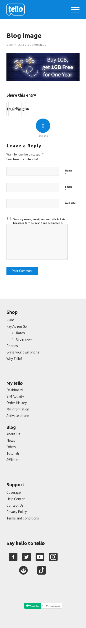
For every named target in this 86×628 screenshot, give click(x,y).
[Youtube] (40, 557)
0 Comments (35, 45)
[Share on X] (10, 109)
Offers (11, 447)
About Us (13, 434)
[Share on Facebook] (7, 109)
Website (70, 203)
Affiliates (12, 459)
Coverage (13, 492)
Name (68, 172)
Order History (16, 402)
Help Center (15, 499)
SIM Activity (15, 396)
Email (68, 189)
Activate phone (17, 415)
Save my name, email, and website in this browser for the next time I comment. (39, 221)
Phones (12, 345)
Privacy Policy (16, 511)
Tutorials (13, 453)
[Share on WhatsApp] (13, 109)
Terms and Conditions (22, 518)
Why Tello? (14, 358)
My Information (17, 409)
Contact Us (14, 505)
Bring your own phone (22, 352)
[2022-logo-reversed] (35, 9)
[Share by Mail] (27, 109)
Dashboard (14, 390)
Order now (24, 339)
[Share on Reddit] (24, 109)
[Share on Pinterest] (16, 109)
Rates (20, 333)
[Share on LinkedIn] (19, 109)
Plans (10, 320)
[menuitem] (73, 9)
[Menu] (73, 9)
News (10, 440)
